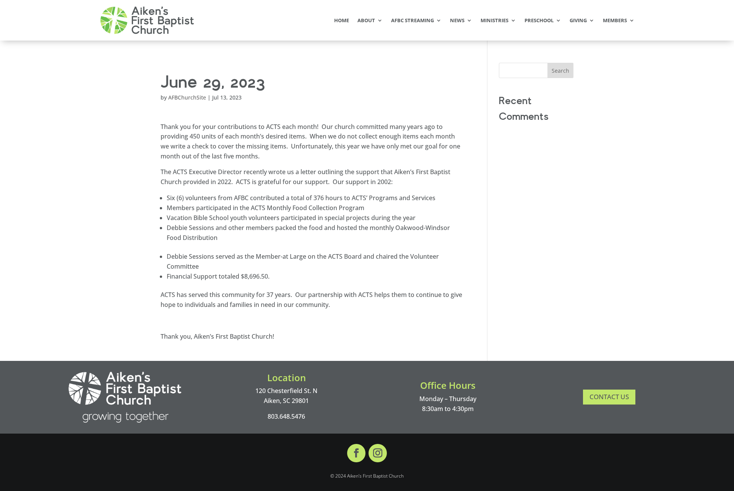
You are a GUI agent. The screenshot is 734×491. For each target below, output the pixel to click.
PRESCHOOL (539, 20)
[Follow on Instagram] (378, 453)
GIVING (578, 20)
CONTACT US (609, 396)
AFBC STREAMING (412, 20)
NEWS (457, 20)
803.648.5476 (286, 416)
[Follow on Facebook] (356, 453)
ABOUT (366, 20)
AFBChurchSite (187, 97)
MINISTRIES (494, 20)
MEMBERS (615, 20)
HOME (341, 20)
